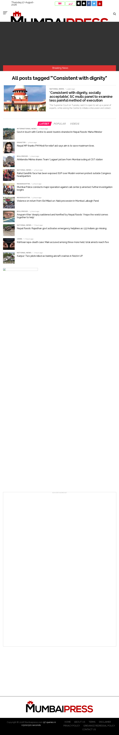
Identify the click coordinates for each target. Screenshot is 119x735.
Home (68, 722)
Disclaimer (105, 722)
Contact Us (89, 729)
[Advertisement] (59, 43)
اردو (70, 3)
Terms (92, 722)
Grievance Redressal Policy (99, 725)
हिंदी (59, 3)
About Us (79, 722)
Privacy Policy (71, 725)
